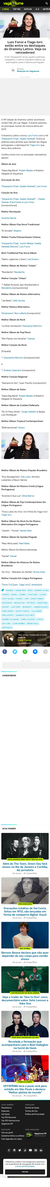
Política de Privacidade (34, 1114)
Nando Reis (26, 530)
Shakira (17, 230)
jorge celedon (28, 619)
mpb (27, 599)
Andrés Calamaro (12, 370)
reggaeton (19, 603)
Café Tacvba (19, 300)
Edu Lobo (26, 476)
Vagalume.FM (7, 1124)
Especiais (5, 1111)
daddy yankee (37, 599)
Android (42, 1136)
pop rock (31, 603)
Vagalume (13, 3)
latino (43, 595)
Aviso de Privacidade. (26, 1166)
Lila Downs (33, 259)
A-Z (37, 9)
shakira (9, 590)
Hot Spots (5, 1114)
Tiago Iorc (35, 145)
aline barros (19, 624)
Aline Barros (28, 495)
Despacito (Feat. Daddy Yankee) (18, 138)
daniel (14, 595)
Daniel (13, 556)
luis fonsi (15, 607)
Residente (19, 272)
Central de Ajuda (32, 1108)
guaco (40, 619)
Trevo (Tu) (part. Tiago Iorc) (16, 584)
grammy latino (41, 590)
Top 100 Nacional (8, 1117)
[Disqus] (25, 715)
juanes (5, 595)
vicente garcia (22, 611)
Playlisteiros (6, 1108)
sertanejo (7, 603)
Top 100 (16, 9)
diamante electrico (25, 615)
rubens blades (41, 607)
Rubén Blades (26, 170)
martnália (7, 628)
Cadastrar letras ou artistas (12, 1136)
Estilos (28, 9)
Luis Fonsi (32, 135)
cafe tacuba (8, 599)
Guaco (21, 427)
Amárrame (7, 313)
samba (23, 595)
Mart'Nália (24, 543)
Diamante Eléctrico (32, 326)
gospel (19, 599)
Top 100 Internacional (10, 1121)
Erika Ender (15, 202)
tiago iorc (32, 595)
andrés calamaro (10, 619)
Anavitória (36, 584)
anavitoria (42, 603)
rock (30, 590)
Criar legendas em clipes (11, 1139)
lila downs (37, 611)
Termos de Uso (31, 1111)
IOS (35, 1136)
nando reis (21, 590)
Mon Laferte (20, 313)
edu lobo (6, 624)
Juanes (31, 338)
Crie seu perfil (7, 1133)
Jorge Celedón (28, 411)
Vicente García (8, 218)
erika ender (7, 611)
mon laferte (8, 615)
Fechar (25, 1172)
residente (27, 607)
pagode (5, 607)
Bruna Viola (39, 572)
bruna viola (32, 624)
